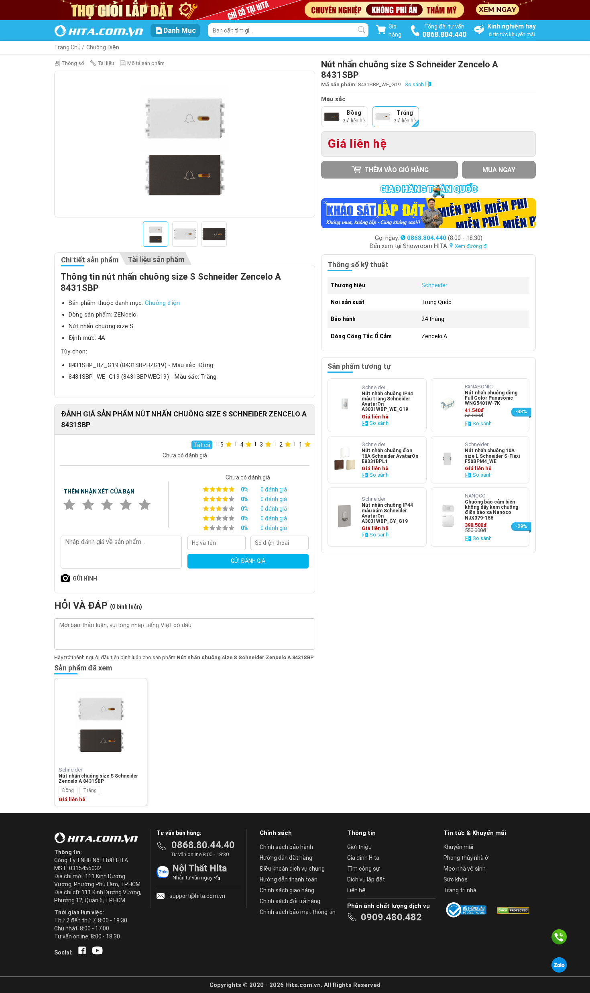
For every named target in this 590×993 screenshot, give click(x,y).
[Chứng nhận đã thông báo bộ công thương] (468, 910)
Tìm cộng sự (363, 868)
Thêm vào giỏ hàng (396, 170)
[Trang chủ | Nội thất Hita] (98, 31)
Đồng (68, 790)
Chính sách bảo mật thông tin (298, 912)
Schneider (434, 285)
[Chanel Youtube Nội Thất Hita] (96, 952)
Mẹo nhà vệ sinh (465, 868)
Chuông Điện (102, 47)
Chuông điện (162, 303)
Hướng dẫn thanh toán (288, 879)
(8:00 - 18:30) (444, 238)
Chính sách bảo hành (286, 847)
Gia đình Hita (363, 858)
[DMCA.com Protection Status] (512, 910)
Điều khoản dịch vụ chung (292, 868)
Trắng (90, 790)
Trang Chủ (67, 47)
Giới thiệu (359, 847)
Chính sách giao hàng (287, 890)
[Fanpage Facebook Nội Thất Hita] (80, 952)
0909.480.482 (391, 917)
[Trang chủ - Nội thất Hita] (98, 838)
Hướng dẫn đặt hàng (286, 858)
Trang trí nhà (460, 890)
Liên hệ (356, 890)
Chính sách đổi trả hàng (290, 901)
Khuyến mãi (458, 847)
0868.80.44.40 (203, 845)
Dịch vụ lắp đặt (366, 879)
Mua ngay (498, 170)
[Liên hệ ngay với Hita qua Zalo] (559, 965)
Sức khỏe (456, 879)
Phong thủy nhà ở (466, 858)
